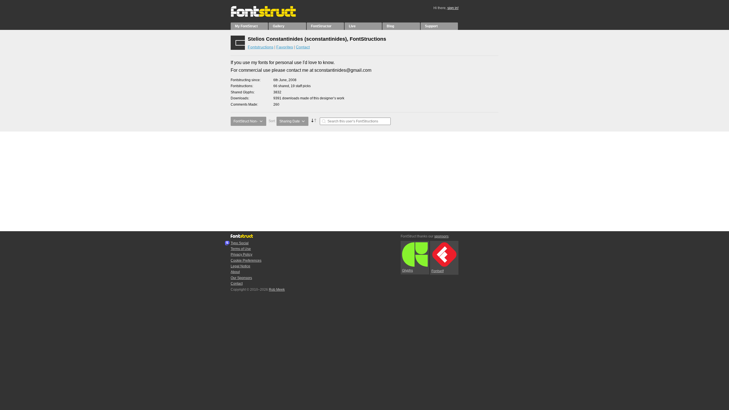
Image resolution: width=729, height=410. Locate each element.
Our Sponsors (241, 278)
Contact (303, 47)
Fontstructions (260, 47)
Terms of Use (241, 249)
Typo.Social (240, 243)
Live (352, 26)
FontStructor (321, 26)
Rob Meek (277, 290)
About (235, 272)
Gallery (278, 26)
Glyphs (407, 270)
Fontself (437, 271)
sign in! (452, 8)
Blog (390, 26)
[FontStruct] (269, 16)
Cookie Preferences (246, 261)
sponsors (441, 236)
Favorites (284, 47)
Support (431, 26)
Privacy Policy (241, 255)
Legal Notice (240, 266)
